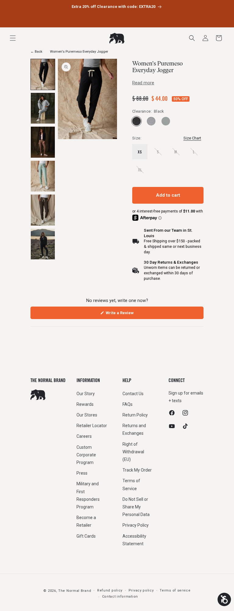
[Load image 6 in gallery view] (43, 244)
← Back (36, 52)
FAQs (127, 404)
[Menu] (13, 38)
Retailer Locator (91, 425)
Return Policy (135, 415)
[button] (218, 38)
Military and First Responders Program (88, 495)
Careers (84, 436)
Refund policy (109, 590)
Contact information (120, 597)
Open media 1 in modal (78, 141)
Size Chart (192, 138)
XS (140, 151)
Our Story (85, 393)
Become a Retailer (86, 521)
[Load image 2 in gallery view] (43, 108)
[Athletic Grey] (151, 121)
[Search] (192, 38)
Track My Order (137, 470)
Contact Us (133, 393)
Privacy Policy (135, 525)
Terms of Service (131, 484)
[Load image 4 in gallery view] (43, 176)
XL (142, 172)
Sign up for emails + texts (185, 397)
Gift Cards (86, 536)
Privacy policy (141, 590)
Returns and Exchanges (134, 429)
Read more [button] (143, 83)
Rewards (85, 404)
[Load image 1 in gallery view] (43, 74)
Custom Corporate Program (86, 455)
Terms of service (175, 590)
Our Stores (86, 415)
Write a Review (127, 314)
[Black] (136, 121)
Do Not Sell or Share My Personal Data (136, 507)
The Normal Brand (74, 591)
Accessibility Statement (134, 540)
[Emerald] (165, 121)
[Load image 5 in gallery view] (43, 210)
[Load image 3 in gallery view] (43, 142)
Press (81, 473)
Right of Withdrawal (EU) (133, 452)
